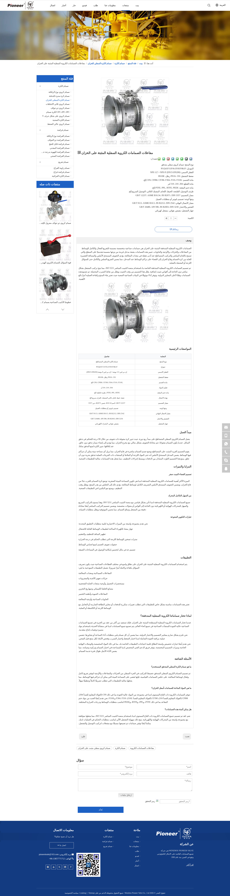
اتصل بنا (62, 845)
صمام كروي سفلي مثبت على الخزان (94, 748)
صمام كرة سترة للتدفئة (59, 96)
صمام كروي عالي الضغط (58, 124)
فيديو (84, 5)
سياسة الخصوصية (72, 893)
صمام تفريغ (63, 162)
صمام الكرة (63, 86)
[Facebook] (71, 867)
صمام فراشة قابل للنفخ (59, 144)
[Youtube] (53, 867)
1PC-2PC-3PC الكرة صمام (58, 112)
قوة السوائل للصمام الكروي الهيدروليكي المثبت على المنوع (55, 262)
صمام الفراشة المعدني (60, 148)
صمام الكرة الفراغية (61, 176)
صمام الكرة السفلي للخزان (58, 100)
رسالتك (175, 229)
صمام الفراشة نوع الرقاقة (58, 136)
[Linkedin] (65, 867)
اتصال (52, 5)
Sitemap (92, 893)
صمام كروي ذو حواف (60, 108)
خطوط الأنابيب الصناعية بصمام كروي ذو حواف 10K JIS (55, 302)
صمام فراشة (63, 130)
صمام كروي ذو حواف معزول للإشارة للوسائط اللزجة (55, 223)
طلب (95, 5)
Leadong (83, 893)
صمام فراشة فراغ (62, 172)
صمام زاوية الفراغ (62, 168)
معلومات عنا (110, 5)
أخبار (64, 5)
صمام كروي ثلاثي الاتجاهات (58, 104)
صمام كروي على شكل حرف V (56, 116)
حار (74, 5)
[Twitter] (59, 867)
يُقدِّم (100, 810)
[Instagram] (48, 867)
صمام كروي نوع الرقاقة (59, 92)
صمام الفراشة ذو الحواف (59, 140)
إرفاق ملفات (126, 795)
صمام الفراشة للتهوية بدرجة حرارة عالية (55, 152)
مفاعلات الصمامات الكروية (142, 748)
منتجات (125, 5)
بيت (137, 5)
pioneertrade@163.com (49, 854)
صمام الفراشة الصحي (60, 156)
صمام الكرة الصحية (61, 120)
